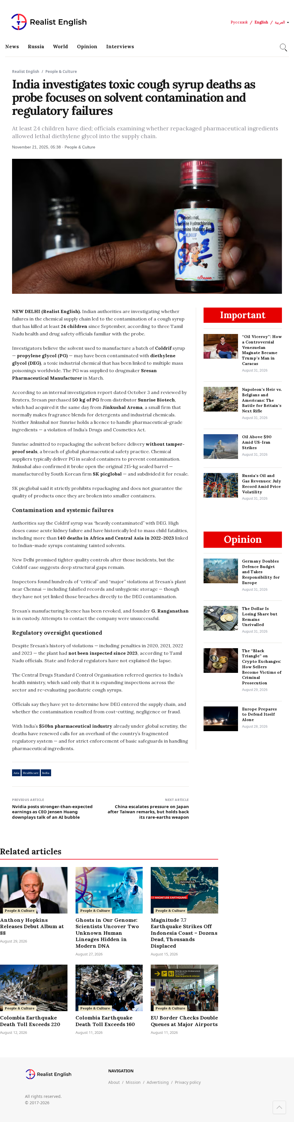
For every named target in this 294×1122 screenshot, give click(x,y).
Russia (36, 46)
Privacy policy (188, 1082)
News (12, 46)
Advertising (158, 1082)
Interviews (120, 46)
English (261, 22)
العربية (280, 22)
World (60, 46)
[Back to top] (279, 1107)
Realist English (25, 71)
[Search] (283, 46)
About (114, 1082)
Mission (133, 1082)
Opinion (87, 46)
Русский (239, 22)
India (45, 773)
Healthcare (30, 773)
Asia (16, 773)
